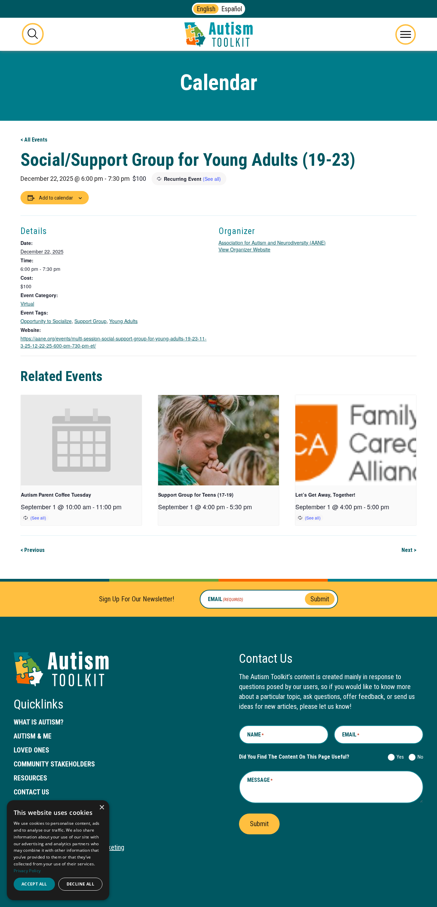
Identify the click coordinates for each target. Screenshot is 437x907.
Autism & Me (33, 736)
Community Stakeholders (54, 764)
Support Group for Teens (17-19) (196, 494)
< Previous (32, 550)
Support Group (90, 321)
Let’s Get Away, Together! (325, 494)
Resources (30, 778)
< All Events (33, 139)
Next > (409, 550)
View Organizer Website (244, 249)
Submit (319, 599)
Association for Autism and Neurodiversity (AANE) (272, 242)
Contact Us (31, 792)
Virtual (27, 303)
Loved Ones (31, 750)
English (206, 9)
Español (231, 9)
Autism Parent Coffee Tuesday (56, 494)
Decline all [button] (80, 884)
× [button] (101, 807)
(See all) (212, 178)
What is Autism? (39, 722)
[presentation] (81, 440)
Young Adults (123, 321)
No (419, 757)
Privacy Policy (27, 871)
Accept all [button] (34, 884)
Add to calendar (56, 198)
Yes (399, 757)
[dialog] (58, 850)
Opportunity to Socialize (46, 321)
